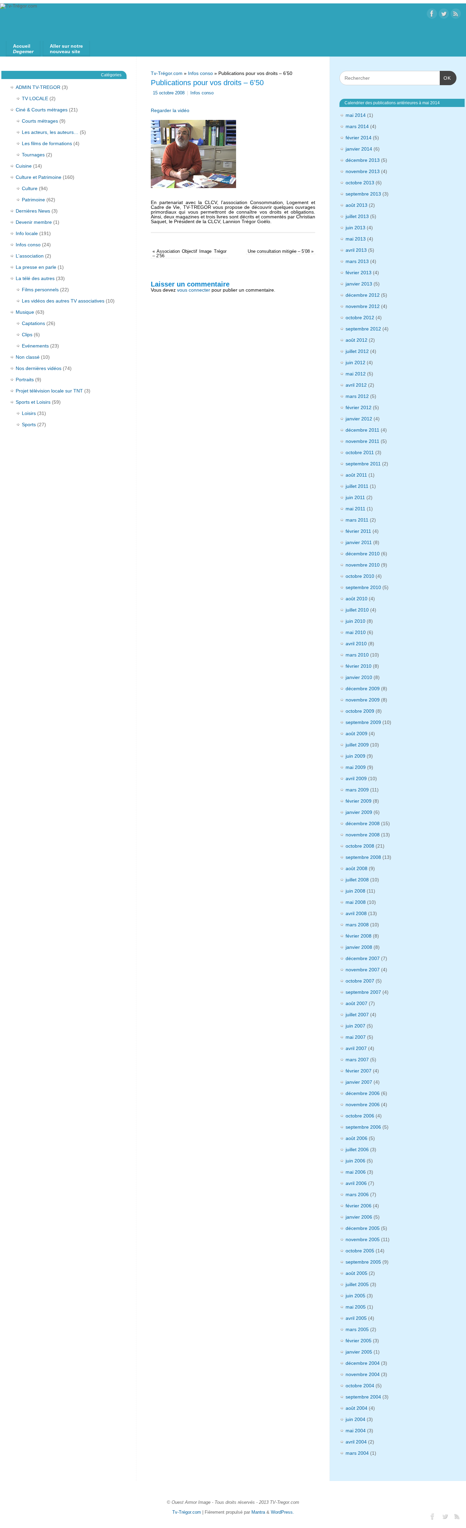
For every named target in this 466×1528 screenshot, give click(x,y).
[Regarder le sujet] (193, 152)
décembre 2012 (363, 295)
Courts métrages (40, 121)
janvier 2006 (359, 1217)
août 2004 (356, 1408)
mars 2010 (357, 655)
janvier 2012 (359, 418)
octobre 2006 (360, 1115)
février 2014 (359, 137)
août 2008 (356, 868)
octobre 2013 (360, 182)
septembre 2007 (363, 992)
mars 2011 (357, 520)
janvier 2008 (359, 947)
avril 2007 (356, 1048)
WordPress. (282, 1512)
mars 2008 (357, 924)
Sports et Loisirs (33, 402)
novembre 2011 (362, 441)
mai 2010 (356, 632)
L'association (30, 256)
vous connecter (193, 290)
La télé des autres (35, 278)
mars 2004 (357, 1453)
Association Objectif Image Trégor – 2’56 (189, 253)
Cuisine (24, 166)
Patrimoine (33, 199)
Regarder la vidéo (170, 110)
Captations (33, 323)
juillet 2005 (357, 1284)
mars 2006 (357, 1194)
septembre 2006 (363, 1127)
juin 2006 (355, 1160)
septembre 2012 (363, 328)
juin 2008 (355, 891)
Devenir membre (34, 222)
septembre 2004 (363, 1397)
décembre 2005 (363, 1228)
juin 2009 (355, 756)
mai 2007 (356, 1037)
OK (445, 78)
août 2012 (356, 340)
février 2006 (359, 1205)
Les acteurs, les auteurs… (50, 132)
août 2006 (356, 1138)
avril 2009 (356, 778)
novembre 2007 (363, 969)
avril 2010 (356, 643)
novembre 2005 (363, 1239)
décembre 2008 (363, 823)
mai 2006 (356, 1172)
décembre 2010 (363, 553)
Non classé (28, 357)
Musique (25, 312)
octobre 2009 (360, 711)
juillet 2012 (357, 351)
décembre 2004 (363, 1363)
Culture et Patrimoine (38, 177)
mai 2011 (355, 508)
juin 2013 (355, 227)
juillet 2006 (357, 1149)
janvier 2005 (359, 1352)
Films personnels (40, 289)
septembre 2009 (363, 722)
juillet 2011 (357, 486)
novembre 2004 (363, 1374)
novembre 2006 (363, 1104)
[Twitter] (444, 14)
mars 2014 (357, 126)
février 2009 (359, 801)
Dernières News (33, 211)
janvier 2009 (359, 812)
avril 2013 (356, 250)
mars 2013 (357, 261)
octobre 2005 (360, 1250)
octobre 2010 (360, 576)
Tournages (33, 154)
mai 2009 (356, 767)
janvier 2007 (359, 1082)
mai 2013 (356, 239)
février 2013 (359, 272)
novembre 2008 (363, 834)
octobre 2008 (360, 846)
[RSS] (456, 14)
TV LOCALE (35, 98)
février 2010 (359, 666)
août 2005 (356, 1273)
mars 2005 (357, 1329)
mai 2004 (356, 1430)
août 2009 (356, 733)
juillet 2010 (357, 610)
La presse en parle (36, 267)
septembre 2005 (363, 1262)
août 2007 (356, 1003)
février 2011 (358, 531)
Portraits (25, 379)
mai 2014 (356, 115)
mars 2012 (357, 396)
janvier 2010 (359, 677)
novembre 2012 (363, 306)
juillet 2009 (357, 744)
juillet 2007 (357, 1014)
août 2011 (356, 475)
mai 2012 (356, 373)
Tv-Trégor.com (167, 73)
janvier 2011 (359, 542)
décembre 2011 (362, 430)
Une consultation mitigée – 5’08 (281, 251)
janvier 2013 (359, 284)
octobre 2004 (360, 1385)
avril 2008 (356, 913)
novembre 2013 (363, 171)
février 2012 (359, 407)
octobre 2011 (360, 452)
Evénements (35, 346)
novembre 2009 (363, 700)
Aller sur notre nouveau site (66, 48)
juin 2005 (355, 1295)
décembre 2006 (363, 1093)
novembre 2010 (363, 565)
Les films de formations (47, 143)
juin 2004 (355, 1419)
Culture (30, 188)
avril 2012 (356, 385)
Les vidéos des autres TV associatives (63, 301)
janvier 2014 (359, 149)
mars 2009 (357, 789)
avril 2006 (356, 1183)
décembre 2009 (363, 688)
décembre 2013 (363, 160)
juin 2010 (355, 621)
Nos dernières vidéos (38, 368)
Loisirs (29, 413)
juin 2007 (355, 1026)
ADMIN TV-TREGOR (38, 87)
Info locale (27, 233)
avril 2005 (356, 1318)
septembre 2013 (363, 194)
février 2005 (359, 1340)
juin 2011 (355, 497)
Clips (27, 334)
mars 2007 (357, 1059)
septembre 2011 (363, 463)
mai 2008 (356, 902)
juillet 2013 (357, 216)
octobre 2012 (360, 317)
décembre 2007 (363, 958)
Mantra (258, 1512)
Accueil (23, 48)
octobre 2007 (360, 981)
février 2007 (359, 1071)
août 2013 (356, 205)
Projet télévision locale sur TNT (49, 390)
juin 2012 (355, 362)
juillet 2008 (357, 879)
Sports (29, 424)
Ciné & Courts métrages (42, 109)
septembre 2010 (363, 587)
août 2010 (356, 598)
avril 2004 (356, 1442)
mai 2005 (356, 1307)
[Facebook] (432, 14)
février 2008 (359, 936)
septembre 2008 (363, 857)
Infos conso (200, 73)
